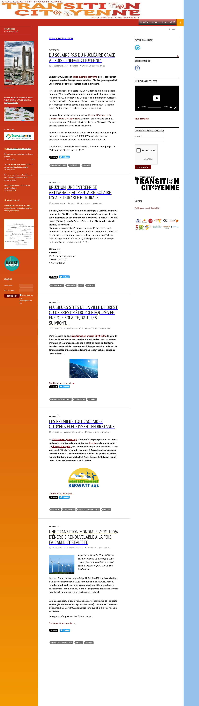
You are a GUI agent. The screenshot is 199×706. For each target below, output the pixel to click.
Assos (164, 22)
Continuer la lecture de (62, 383)
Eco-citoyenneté (58, 165)
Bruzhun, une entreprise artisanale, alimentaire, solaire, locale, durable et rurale (80, 192)
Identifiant (8, 286)
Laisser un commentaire (93, 66)
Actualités (144, 22)
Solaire (86, 165)
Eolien (79, 643)
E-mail (138, 136)
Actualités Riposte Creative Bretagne (19, 149)
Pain (81, 285)
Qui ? (172, 22)
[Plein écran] (175, 107)
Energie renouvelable (61, 399)
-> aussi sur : (9, 129)
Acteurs (155, 22)
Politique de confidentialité (180, 54)
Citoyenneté (69, 510)
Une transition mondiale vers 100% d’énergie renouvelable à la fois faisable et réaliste (83, 536)
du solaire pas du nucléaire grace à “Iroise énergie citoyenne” (82, 57)
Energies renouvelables (89, 510)
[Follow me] (64, 157)
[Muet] (170, 107)
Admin (75, 66)
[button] (156, 98)
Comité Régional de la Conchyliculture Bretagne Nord (80, 117)
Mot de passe (9, 290)
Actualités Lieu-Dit (13, 200)
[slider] (154, 107)
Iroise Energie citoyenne (85, 77)
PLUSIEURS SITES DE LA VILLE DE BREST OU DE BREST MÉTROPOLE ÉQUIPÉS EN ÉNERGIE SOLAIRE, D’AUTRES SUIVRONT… (83, 315)
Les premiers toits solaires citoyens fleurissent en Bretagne (82, 424)
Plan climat (80, 399)
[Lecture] (138, 107)
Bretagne (71, 285)
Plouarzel (74, 165)
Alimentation (57, 285)
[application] (157, 98)
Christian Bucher (74, 328)
